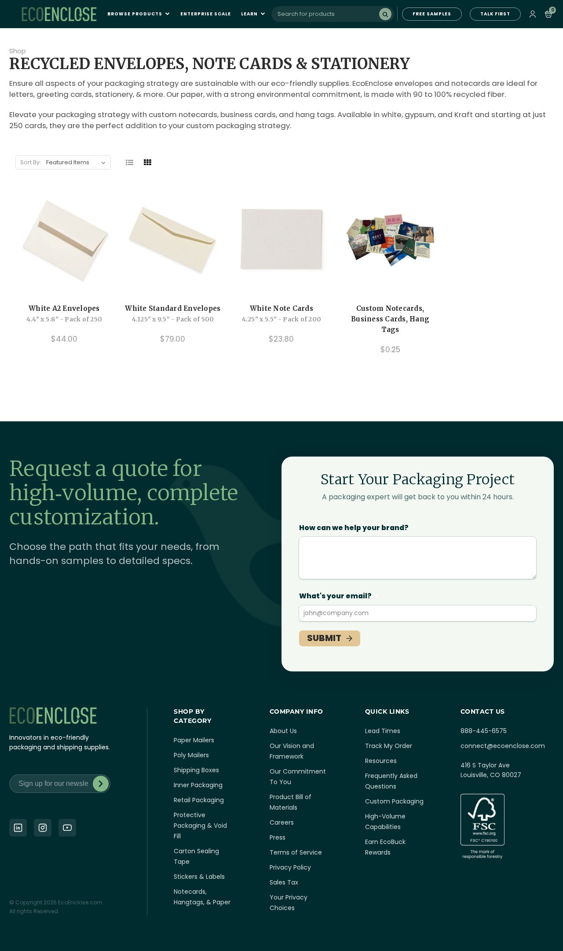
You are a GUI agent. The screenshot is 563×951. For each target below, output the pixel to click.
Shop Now (390, 282)
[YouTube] (67, 828)
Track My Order (388, 745)
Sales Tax (284, 882)
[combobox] (332, 14)
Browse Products (135, 14)
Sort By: (30, 162)
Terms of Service (296, 852)
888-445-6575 (484, 730)
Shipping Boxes (196, 770)
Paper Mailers (194, 740)
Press (277, 837)
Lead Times (382, 730)
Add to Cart (64, 282)
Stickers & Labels (199, 876)
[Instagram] (42, 828)
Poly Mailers (191, 755)
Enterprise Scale (205, 14)
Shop (17, 50)
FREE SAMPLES (432, 14)
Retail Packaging (199, 800)
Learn (250, 14)
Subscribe (101, 784)
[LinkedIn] (18, 828)
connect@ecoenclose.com (503, 745)
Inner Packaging (198, 785)
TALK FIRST (495, 14)
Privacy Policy (290, 867)
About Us (283, 730)
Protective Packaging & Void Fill (200, 825)
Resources (381, 760)
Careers (282, 822)
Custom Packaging (394, 801)
